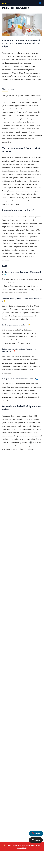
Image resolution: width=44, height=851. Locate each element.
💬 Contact (36, 840)
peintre (6, 3)
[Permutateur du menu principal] (40, 3)
